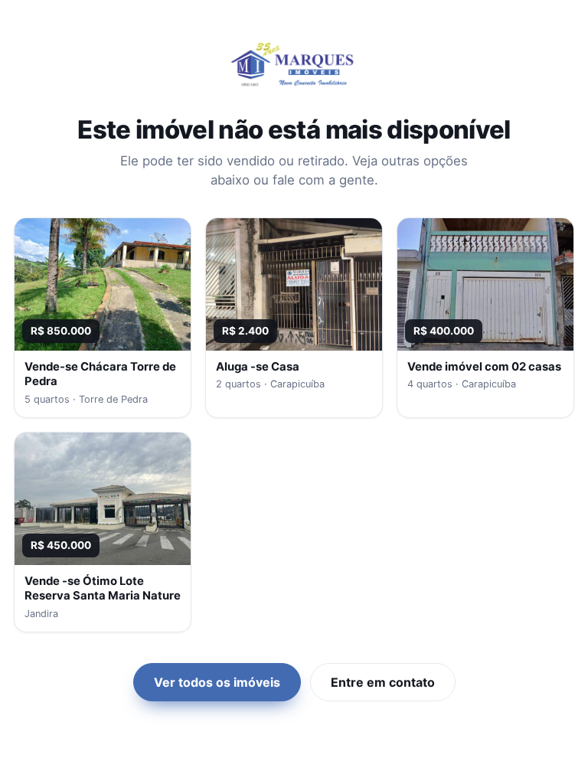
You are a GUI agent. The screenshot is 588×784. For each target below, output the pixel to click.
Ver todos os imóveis (217, 682)
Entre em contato (383, 682)
